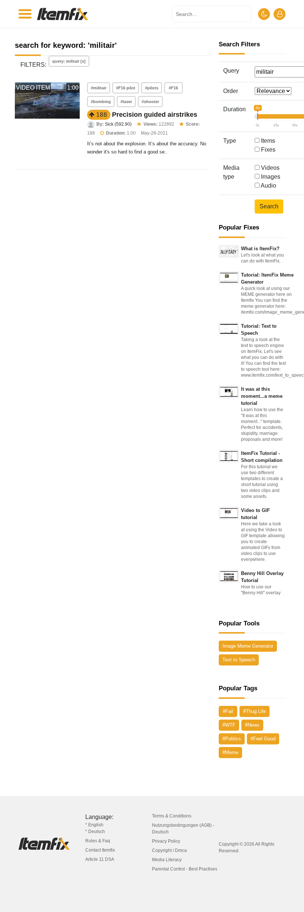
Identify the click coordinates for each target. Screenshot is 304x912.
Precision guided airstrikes (154, 114)
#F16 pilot (125, 88)
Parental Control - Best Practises (184, 869)
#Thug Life (254, 711)
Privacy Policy (166, 841)
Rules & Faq (97, 840)
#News (252, 725)
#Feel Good (263, 738)
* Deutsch (95, 831)
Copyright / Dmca (169, 850)
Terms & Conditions (171, 816)
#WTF (228, 725)
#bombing (101, 101)
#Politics (231, 738)
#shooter (150, 101)
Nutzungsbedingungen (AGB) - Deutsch (183, 829)
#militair (98, 88)
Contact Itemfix (100, 850)
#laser (126, 101)
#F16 (173, 88)
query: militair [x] (69, 61)
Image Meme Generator (247, 646)
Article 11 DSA (99, 859)
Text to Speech (238, 659)
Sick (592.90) (118, 124)
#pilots (151, 88)
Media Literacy (167, 859)
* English (94, 824)
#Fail (228, 711)
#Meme (230, 752)
